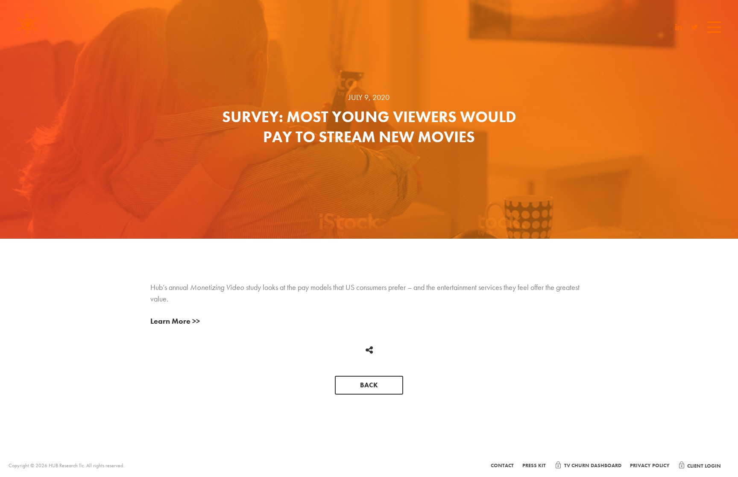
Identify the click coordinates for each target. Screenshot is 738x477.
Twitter (695, 28)
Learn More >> (175, 321)
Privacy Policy (650, 465)
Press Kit (534, 465)
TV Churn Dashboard (592, 465)
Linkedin (679, 28)
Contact (502, 465)
